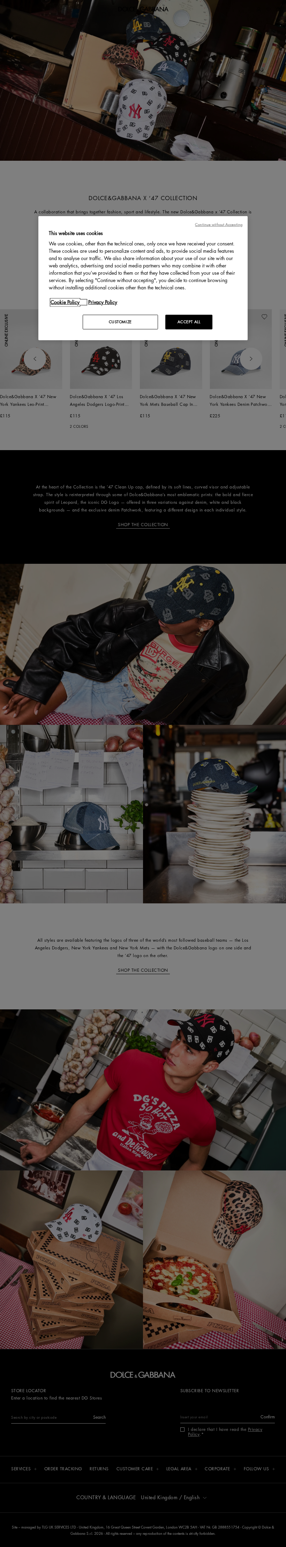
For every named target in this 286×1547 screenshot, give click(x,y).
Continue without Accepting (218, 224)
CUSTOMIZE (120, 322)
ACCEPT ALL (189, 322)
